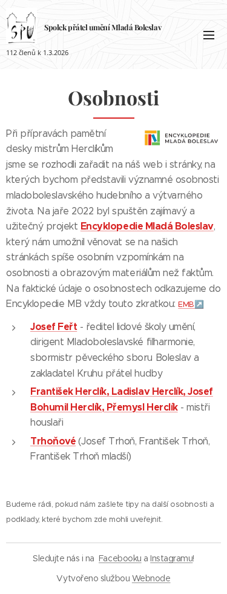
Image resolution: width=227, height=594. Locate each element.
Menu (209, 34)
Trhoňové (53, 441)
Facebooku (120, 558)
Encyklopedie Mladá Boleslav (147, 226)
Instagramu (171, 558)
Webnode (151, 578)
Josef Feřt (53, 326)
